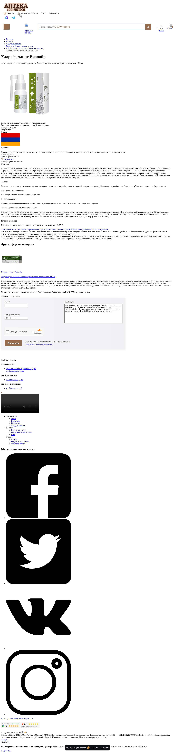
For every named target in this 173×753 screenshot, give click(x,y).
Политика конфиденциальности (93, 737)
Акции (10, 13)
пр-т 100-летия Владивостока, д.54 (21, 369)
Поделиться (8, 159)
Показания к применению (28, 229)
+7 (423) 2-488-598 (9, 718)
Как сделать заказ (18, 430)
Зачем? (95, 748)
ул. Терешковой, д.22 (15, 371)
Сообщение (69, 302)
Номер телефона (12, 315)
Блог (43, 13)
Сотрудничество (18, 425)
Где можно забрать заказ (21, 432)
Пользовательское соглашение (65, 737)
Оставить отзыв (29, 13)
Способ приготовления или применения (74, 229)
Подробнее (6, 751)
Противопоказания (48, 229)
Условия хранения (100, 229)
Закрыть (5, 742)
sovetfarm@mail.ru (25, 718)
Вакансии (15, 421)
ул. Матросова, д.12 (14, 379)
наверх (4, 739)
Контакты (54, 13)
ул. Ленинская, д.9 (14, 388)
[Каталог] (7, 27)
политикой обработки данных (39, 345)
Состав (13, 229)
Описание (5, 229)
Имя (7, 302)
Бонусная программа (20, 441)
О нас (13, 419)
